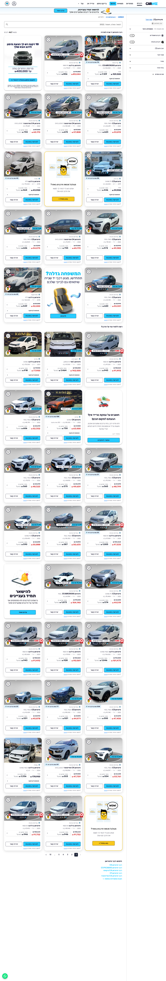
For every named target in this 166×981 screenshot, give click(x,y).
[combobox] (66, 24)
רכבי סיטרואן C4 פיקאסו (112, 870)
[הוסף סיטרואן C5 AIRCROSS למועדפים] (89, 39)
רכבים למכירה (111, 17)
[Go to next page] (46, 855)
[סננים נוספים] (153, 74)
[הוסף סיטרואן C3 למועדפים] (89, 97)
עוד (82, 3)
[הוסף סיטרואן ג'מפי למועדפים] (48, 336)
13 (50, 855)
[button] (102, 3)
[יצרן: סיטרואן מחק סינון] (153, 23)
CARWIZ (121, 17)
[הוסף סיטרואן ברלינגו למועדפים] (48, 39)
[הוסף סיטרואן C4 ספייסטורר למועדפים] (48, 97)
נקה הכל (149, 19)
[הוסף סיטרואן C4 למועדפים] (48, 394)
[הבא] (90, 48)
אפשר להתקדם (103, 440)
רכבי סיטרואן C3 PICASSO (111, 868)
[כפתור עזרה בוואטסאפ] (5, 976)
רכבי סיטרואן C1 (116, 873)
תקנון (105, 88)
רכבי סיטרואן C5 (116, 865)
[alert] (92, 62)
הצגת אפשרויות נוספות (113, 879)
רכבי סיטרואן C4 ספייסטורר (111, 876)
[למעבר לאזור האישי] (14, 3)
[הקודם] (117, 48)
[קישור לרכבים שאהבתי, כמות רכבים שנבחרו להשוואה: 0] (7, 3)
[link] (103, 48)
